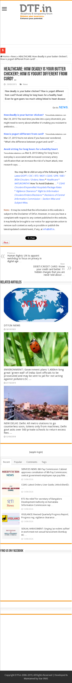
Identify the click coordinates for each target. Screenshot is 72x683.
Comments (31, 462)
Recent (6, 462)
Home (5, 56)
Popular (18, 462)
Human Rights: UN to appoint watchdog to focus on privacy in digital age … (24, 257)
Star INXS (43, 678)
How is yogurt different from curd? (24, 134)
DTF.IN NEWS (12, 325)
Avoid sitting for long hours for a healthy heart (31, 149)
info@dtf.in (48, 229)
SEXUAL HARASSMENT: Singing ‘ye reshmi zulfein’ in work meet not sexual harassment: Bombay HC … (45, 531)
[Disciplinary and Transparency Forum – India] (36, 11)
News (14, 56)
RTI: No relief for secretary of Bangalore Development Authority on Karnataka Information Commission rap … (41, 502)
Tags (44, 462)
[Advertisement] (36, 32)
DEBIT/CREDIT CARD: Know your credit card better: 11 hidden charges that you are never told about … (49, 269)
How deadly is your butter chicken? (24, 115)
